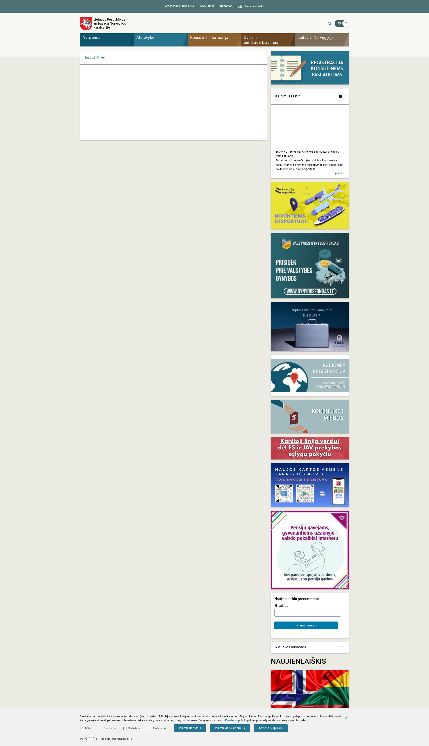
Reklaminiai (160, 728)
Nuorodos (226, 6)
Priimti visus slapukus (230, 728)
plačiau (339, 173)
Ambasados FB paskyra (179, 6)
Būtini (88, 728)
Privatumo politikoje (237, 720)
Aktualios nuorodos (290, 647)
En (339, 23)
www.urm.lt (207, 6)
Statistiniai (134, 728)
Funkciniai (110, 728)
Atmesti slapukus (271, 728)
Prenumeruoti (306, 625)
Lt (346, 23)
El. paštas (281, 605)
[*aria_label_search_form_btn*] (329, 23)
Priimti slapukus (190, 728)
